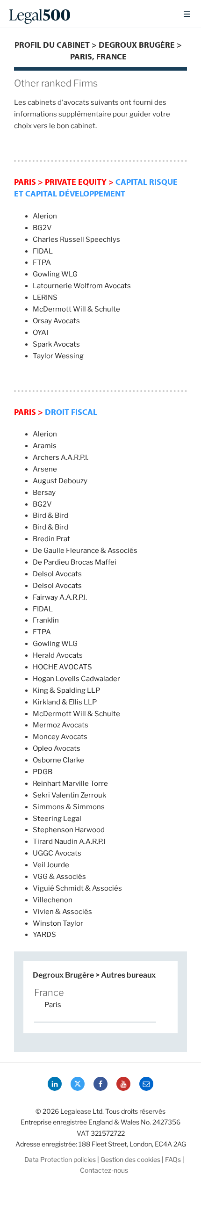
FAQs (173, 1159)
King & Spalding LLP (66, 690)
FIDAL (43, 251)
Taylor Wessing (58, 356)
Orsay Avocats (56, 321)
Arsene (45, 469)
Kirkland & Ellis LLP (65, 702)
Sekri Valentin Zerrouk (69, 795)
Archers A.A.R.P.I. (60, 457)
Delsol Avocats (57, 574)
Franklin (46, 620)
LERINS (45, 297)
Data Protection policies (60, 1159)
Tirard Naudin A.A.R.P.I (69, 841)
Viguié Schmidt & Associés (77, 888)
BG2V (42, 228)
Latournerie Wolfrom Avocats (82, 286)
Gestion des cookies (130, 1159)
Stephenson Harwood (69, 830)
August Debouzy (60, 481)
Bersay (44, 492)
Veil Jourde (51, 865)
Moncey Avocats (60, 737)
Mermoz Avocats (60, 725)
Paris (52, 1005)
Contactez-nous (104, 1170)
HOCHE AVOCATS (62, 667)
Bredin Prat (51, 539)
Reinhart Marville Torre (70, 783)
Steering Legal (57, 818)
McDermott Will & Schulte (76, 309)
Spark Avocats (56, 344)
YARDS (44, 934)
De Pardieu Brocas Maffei (74, 562)
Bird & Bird (50, 515)
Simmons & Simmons (69, 807)
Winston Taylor (58, 923)
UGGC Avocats (57, 853)
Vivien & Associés (62, 911)
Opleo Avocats (56, 748)
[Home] (88, 14)
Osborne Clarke (58, 760)
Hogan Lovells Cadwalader (76, 679)
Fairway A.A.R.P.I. (60, 597)
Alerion (45, 216)
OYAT (41, 332)
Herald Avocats (58, 655)
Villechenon (52, 900)
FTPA (42, 262)
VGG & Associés (59, 876)
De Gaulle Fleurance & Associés (85, 550)
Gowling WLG (55, 274)
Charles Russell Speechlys (76, 239)
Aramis (45, 446)
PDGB (42, 772)
